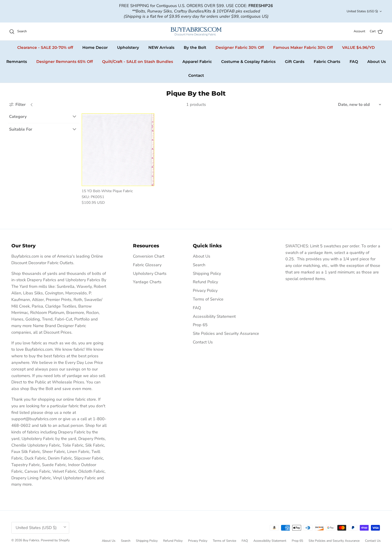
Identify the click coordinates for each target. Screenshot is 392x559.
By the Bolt (195, 47)
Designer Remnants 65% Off (64, 61)
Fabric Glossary (147, 265)
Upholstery (128, 47)
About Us (376, 61)
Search (199, 265)
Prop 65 (200, 325)
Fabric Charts (327, 61)
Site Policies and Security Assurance (226, 333)
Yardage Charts (147, 282)
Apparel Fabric (197, 61)
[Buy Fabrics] (196, 31)
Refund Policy (205, 282)
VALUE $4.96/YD (358, 47)
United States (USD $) (362, 11)
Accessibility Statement (214, 316)
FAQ (354, 61)
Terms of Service (208, 299)
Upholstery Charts (150, 273)
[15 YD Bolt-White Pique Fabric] (118, 149)
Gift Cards (294, 61)
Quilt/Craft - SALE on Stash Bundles (137, 61)
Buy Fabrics (31, 540)
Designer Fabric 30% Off (240, 47)
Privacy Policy (205, 290)
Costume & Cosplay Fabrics (248, 61)
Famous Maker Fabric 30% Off (303, 47)
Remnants (16, 61)
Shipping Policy (207, 273)
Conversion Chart (148, 256)
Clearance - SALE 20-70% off (45, 47)
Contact (196, 75)
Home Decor (95, 47)
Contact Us (203, 342)
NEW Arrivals (161, 47)
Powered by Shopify (55, 540)
